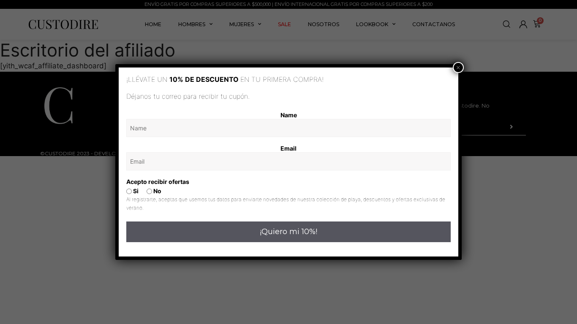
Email (288, 148)
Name (288, 115)
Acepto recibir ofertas (157, 181)
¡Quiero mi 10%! (288, 231)
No (156, 190)
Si (135, 190)
